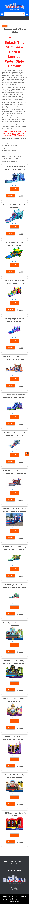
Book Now (10, 195)
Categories (18, 861)
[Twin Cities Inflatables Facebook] (12, 888)
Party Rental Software (9, 900)
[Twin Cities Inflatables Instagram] (16, 888)
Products (10, 861)
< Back (4, 26)
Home (5, 861)
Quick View (14, 189)
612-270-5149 (24, 18)
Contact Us (14, 863)
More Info (14, 185)
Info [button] (23, 861)
